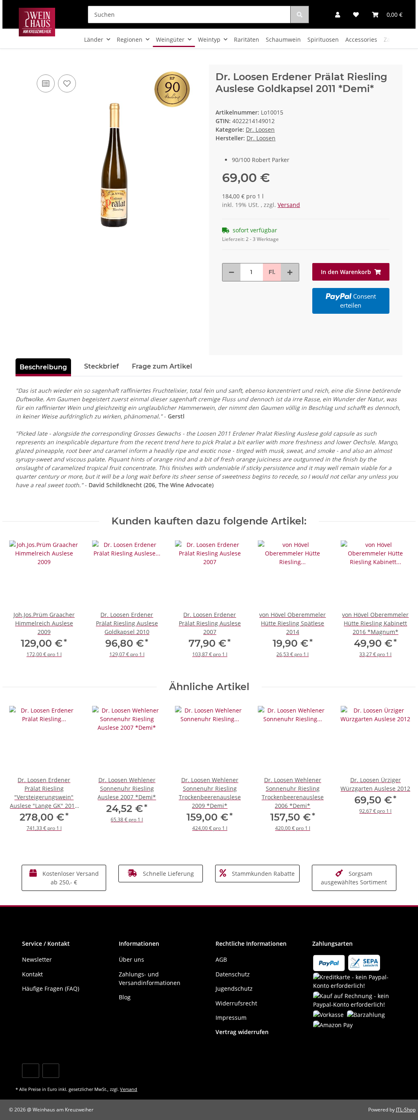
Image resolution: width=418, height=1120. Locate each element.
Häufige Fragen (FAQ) (50, 988)
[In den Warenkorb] (22, 60)
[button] (338, 14)
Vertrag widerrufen (242, 1032)
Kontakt (32, 974)
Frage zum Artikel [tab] (162, 366)
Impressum (231, 1017)
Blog (125, 997)
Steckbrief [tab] (101, 366)
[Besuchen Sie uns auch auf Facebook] (30, 1071)
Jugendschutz (234, 988)
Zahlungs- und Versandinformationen (149, 978)
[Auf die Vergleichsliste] (46, 83)
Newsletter (37, 959)
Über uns (131, 959)
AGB (221, 959)
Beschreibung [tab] (43, 367)
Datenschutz (233, 974)
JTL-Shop (406, 1109)
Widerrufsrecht (236, 1003)
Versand (289, 205)
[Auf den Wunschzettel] (67, 83)
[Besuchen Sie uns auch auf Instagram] (50, 1071)
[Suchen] (299, 14)
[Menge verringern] (231, 272)
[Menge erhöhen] (290, 272)
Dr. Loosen (260, 129)
